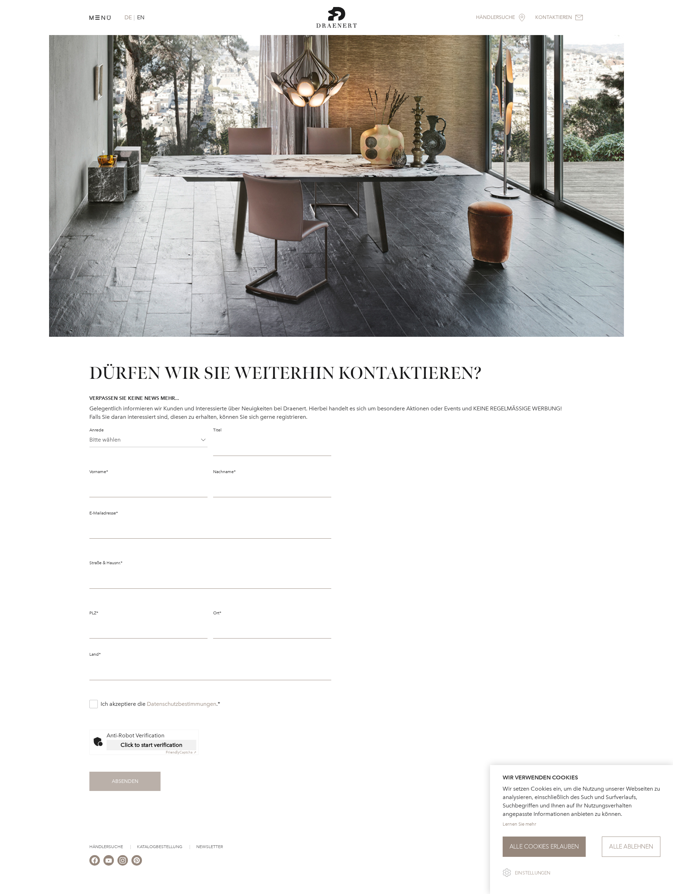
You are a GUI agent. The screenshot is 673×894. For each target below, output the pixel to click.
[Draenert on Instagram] (122, 860)
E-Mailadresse (103, 513)
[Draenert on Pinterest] (136, 860)
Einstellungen (533, 873)
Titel (217, 430)
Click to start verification (151, 745)
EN (140, 17)
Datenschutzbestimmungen (181, 704)
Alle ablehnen (631, 846)
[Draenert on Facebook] (94, 860)
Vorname (98, 471)
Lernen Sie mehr (519, 824)
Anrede (96, 430)
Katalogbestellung (159, 846)
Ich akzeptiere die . (160, 704)
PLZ (93, 612)
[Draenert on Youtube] (108, 860)
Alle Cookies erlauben (544, 846)
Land (95, 654)
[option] (336, 186)
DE (128, 17)
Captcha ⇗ (181, 752)
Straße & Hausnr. (105, 562)
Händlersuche (106, 846)
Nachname (224, 471)
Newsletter (209, 846)
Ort (217, 612)
